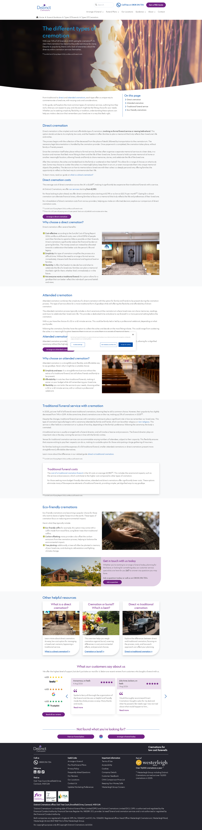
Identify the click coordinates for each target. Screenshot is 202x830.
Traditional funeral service (137, 106)
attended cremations (76, 98)
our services (74, 189)
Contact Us (72, 783)
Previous (67, 696)
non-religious (143, 422)
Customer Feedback (110, 776)
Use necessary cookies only (108, 344)
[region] (102, 341)
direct (61, 98)
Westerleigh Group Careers (113, 787)
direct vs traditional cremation (101, 454)
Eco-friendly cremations (136, 110)
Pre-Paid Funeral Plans (77, 765)
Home (41, 17)
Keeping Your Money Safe (112, 783)
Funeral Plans (111, 12)
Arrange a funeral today (126, 737)
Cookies (105, 769)
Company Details (109, 772)
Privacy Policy (73, 769)
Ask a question (112, 582)
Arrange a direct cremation (56, 217)
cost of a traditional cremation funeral (67, 473)
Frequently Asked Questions (79, 772)
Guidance (140, 12)
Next (165, 696)
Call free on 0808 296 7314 (133, 5)
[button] (96, 5)
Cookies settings (77, 344)
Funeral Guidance (54, 17)
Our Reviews (73, 776)
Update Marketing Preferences (81, 787)
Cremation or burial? (93, 652)
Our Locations (127, 12)
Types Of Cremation (89, 17)
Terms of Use (107, 761)
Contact (161, 12)
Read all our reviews (53, 714)
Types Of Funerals (71, 17)
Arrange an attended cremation (58, 349)
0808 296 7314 (45, 762)
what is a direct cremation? (81, 175)
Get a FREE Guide (156, 5)
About (150, 12)
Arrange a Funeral (75, 761)
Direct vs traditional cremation (138, 652)
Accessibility (107, 765)
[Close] (133, 334)
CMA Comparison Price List (113, 780)
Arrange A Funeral (93, 12)
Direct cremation (134, 99)
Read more (78, 708)
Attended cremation (135, 103)
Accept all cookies (126, 344)
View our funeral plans (75, 737)
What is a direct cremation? (56, 652)
